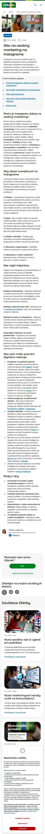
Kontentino (12, 409)
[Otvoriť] (35, 5)
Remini (10, 458)
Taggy (33, 430)
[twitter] (4, 592)
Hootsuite (30, 409)
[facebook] (17, 592)
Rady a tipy (11, 106)
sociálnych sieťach (14, 309)
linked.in (16, 535)
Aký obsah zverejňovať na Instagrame (23, 90)
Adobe (29, 367)
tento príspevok (23, 472)
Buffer (21, 409)
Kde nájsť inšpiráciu (15, 94)
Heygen (24, 461)
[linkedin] (11, 592)
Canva (29, 390)
